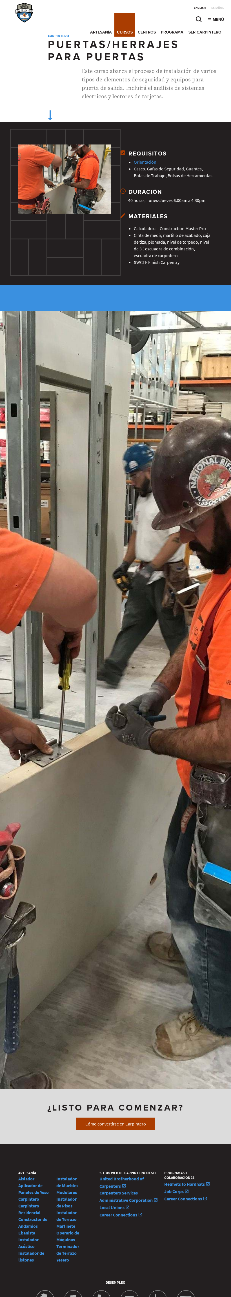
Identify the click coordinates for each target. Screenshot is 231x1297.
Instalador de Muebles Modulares (67, 1185)
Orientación (145, 162)
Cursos (125, 32)
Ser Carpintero (204, 32)
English (200, 8)
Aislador (26, 1179)
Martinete (65, 1226)
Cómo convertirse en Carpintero (115, 1124)
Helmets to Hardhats (185, 1184)
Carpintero (28, 1199)
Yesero (62, 1260)
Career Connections (118, 1215)
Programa (172, 32)
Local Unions (112, 1208)
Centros (147, 32)
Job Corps (174, 1191)
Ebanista (26, 1233)
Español (217, 8)
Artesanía (101, 32)
